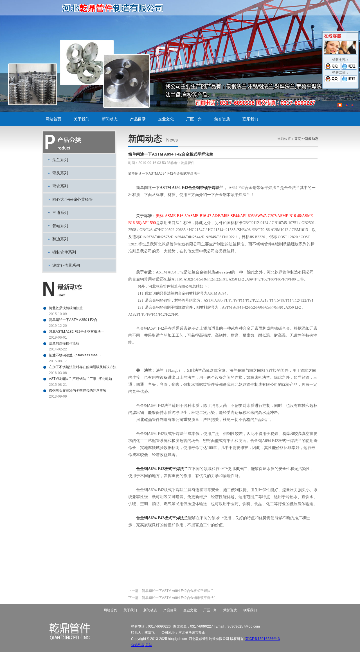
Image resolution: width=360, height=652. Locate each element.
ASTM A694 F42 (192, 188)
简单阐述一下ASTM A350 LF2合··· (75, 320)
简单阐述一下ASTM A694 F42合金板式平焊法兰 (178, 591)
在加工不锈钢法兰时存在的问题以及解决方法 (82, 367)
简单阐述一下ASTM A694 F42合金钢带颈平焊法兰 (179, 598)
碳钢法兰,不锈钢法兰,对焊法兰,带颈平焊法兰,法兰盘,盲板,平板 (115, 7)
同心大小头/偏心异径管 (72, 199)
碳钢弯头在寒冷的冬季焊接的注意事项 (77, 391)
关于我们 (81, 119)
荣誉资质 (222, 119)
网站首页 (53, 119)
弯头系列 (60, 173)
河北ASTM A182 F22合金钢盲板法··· (76, 332)
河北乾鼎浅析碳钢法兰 (66, 308)
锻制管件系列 (64, 252)
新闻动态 (110, 119)
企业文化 (166, 119)
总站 (148, 645)
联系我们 (250, 119)
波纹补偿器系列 (66, 265)
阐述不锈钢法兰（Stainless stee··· (75, 355)
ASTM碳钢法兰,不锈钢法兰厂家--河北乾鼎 (80, 379)
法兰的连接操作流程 (64, 343)
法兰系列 (60, 160)
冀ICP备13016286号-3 (262, 639)
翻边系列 (60, 239)
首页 (297, 139)
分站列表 (138, 645)
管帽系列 (60, 226)
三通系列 (60, 212)
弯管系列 (60, 186)
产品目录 (138, 119)
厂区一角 (194, 119)
